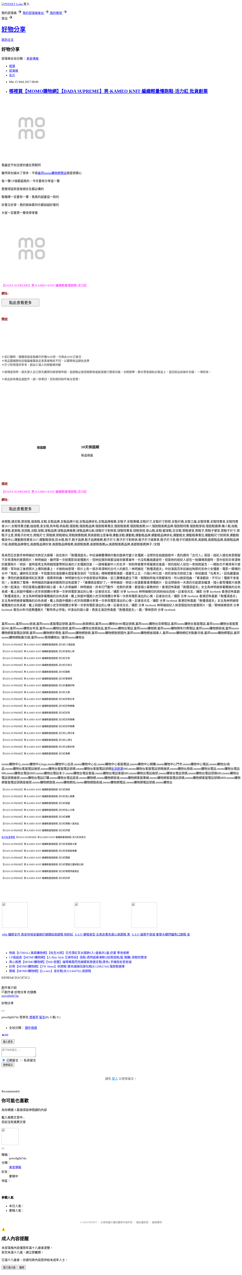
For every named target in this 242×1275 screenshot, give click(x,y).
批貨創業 (117, 768)
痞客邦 (33, 1017)
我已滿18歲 (9, 1267)
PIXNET (92, 1222)
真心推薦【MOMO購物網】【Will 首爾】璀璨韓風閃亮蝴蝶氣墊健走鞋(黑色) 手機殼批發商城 (70, 962)
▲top (5, 1034)
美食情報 (32, 58)
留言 (42, 1017)
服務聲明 (157, 1222)
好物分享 (14, 29)
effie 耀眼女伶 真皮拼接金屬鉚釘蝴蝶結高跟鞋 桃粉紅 (37, 934)
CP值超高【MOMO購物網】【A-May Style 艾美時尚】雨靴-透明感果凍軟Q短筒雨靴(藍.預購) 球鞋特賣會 (78, 957)
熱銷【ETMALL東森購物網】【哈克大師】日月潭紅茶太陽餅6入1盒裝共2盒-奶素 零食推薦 (69, 952)
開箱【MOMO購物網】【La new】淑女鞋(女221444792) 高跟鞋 (50, 971)
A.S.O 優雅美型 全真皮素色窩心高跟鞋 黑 (102, 934)
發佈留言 (8, 1064)
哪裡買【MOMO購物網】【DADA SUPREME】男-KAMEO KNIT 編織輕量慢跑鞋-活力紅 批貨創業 (108, 91)
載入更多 (8, 1041)
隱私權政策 (142, 1222)
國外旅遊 (31, 1027)
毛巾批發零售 (8, 837)
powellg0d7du (10, 995)
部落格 (13, 70)
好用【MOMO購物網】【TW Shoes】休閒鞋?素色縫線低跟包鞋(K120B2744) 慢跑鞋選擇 (67, 966)
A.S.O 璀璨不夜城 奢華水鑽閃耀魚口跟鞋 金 (161, 934)
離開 (21, 1267)
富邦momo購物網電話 (52, 173)
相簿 (12, 66)
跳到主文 (8, 39)
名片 (12, 75)
